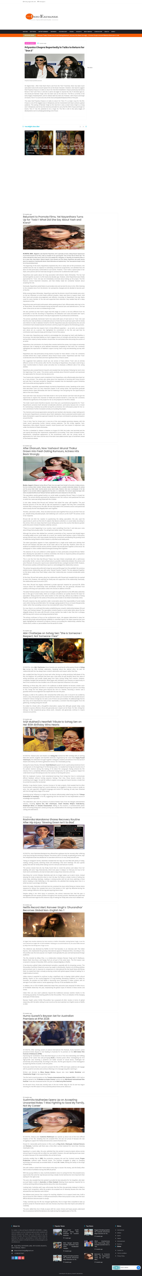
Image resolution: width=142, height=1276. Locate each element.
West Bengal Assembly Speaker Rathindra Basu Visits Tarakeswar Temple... (71, 1245)
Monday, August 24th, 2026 (30, 1)
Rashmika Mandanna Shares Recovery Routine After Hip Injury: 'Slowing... (70, 148)
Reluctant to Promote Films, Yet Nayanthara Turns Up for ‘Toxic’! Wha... (102, 1256)
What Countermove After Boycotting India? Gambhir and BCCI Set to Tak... (102, 1243)
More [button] (113, 31)
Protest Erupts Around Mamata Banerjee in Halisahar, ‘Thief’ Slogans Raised (77, 35)
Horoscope (98, 31)
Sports (119, 1235)
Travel (71, 31)
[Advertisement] (91, 16)
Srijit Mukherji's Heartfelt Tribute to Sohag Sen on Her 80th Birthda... (39, 148)
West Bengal (88, 31)
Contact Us (120, 1250)
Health (107, 31)
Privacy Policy (120, 1256)
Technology (63, 31)
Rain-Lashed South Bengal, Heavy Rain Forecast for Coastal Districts (71, 1232)
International (120, 1230)
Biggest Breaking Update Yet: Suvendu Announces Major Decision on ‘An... (71, 1257)
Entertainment (43, 31)
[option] (39, 142)
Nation (25, 31)
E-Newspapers (42, 1)
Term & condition (122, 1253)
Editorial (33, 31)
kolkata (79, 31)
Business (53, 31)
